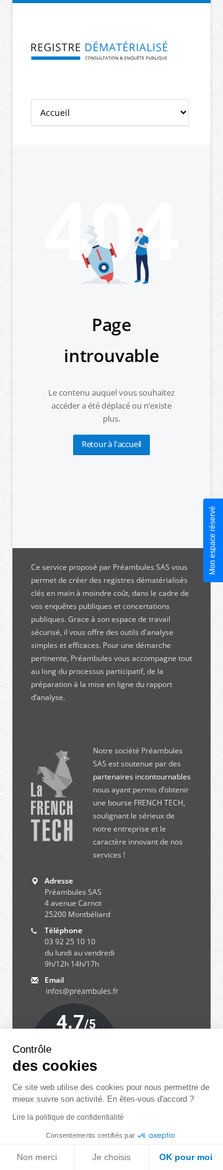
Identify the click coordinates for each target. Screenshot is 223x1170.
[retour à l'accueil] (99, 51)
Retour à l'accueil (111, 444)
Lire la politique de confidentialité (68, 1117)
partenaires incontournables (142, 776)
